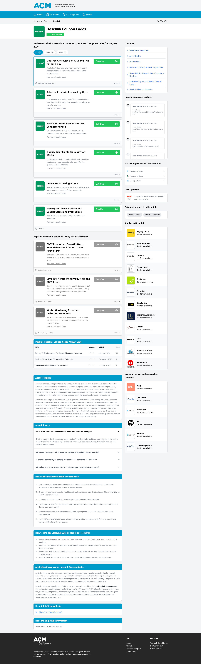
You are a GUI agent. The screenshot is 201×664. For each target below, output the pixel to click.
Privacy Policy (156, 646)
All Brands (45, 21)
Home (36, 21)
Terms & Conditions (159, 643)
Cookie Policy (156, 648)
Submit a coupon (133, 648)
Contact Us (131, 651)
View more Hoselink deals (56, 77)
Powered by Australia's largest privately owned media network (65, 5)
